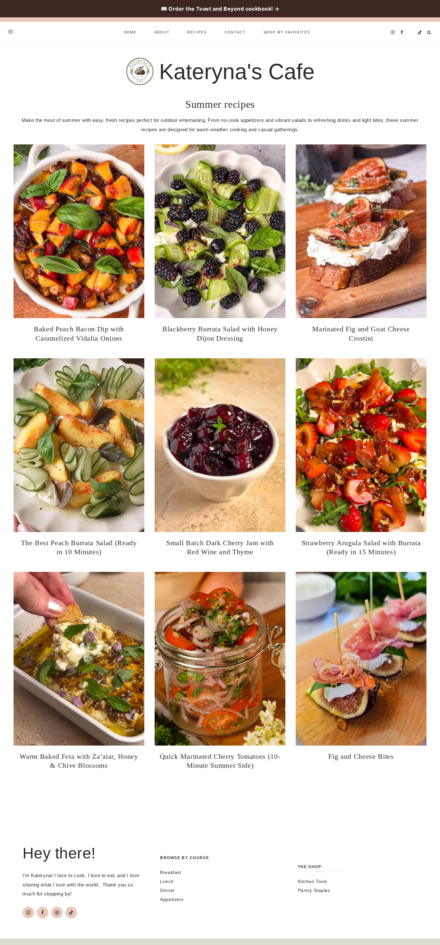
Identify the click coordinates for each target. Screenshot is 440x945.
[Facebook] (401, 32)
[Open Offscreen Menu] (10, 32)
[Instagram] (392, 32)
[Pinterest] (411, 32)
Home (130, 32)
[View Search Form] (429, 32)
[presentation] (79, 231)
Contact (235, 32)
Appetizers (172, 899)
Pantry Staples (314, 890)
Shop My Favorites (286, 32)
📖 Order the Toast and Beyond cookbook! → (220, 8)
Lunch (167, 881)
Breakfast (170, 872)
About (161, 32)
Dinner (167, 890)
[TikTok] (420, 32)
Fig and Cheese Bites (361, 756)
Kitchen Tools (312, 881)
